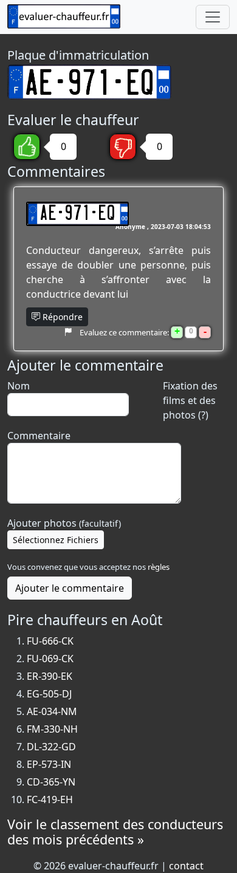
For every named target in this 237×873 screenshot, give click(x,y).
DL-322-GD (51, 746)
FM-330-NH (52, 729)
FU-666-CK (50, 641)
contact (186, 865)
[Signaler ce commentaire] (68, 331)
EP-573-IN (49, 764)
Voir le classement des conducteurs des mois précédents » (115, 832)
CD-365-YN (51, 782)
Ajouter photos (64, 523)
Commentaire (38, 435)
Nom (18, 385)
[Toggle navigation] (213, 17)
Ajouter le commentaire (69, 588)
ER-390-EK (49, 676)
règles (159, 566)
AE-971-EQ (77, 214)
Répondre (61, 317)
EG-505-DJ (49, 693)
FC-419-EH (50, 799)
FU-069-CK (50, 658)
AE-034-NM (52, 711)
